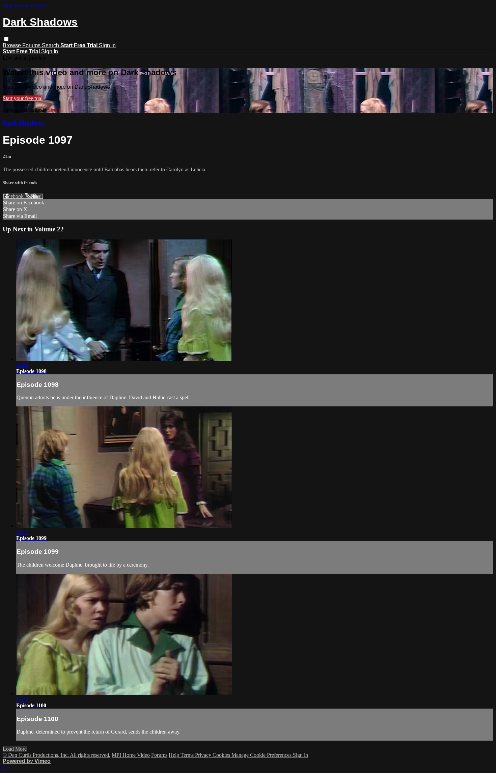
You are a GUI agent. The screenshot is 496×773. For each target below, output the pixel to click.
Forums (32, 45)
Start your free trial (23, 98)
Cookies (222, 755)
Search (51, 45)
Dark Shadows (23, 122)
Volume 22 (49, 229)
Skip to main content (25, 5)
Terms (188, 755)
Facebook (14, 196)
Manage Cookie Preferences (262, 755)
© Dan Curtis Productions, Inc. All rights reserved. (56, 755)
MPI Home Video (131, 755)
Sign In (49, 51)
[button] (6, 39)
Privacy (204, 755)
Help (175, 755)
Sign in (107, 45)
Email (36, 196)
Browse (12, 45)
